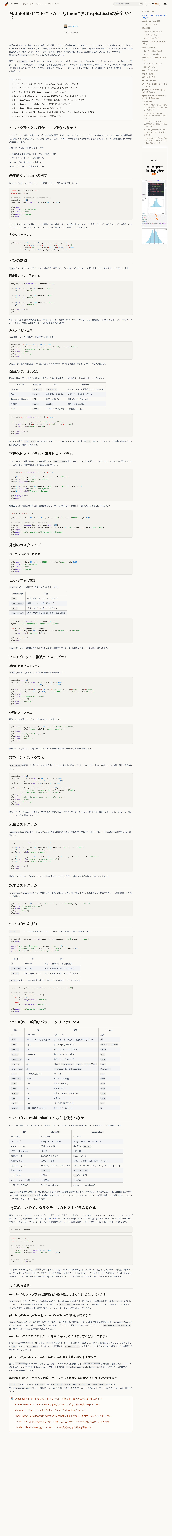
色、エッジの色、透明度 (153, 51)
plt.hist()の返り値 (149, 80)
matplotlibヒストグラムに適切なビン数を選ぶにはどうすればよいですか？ (155, 107)
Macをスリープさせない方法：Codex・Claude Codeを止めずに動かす (40, 92)
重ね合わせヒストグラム (153, 63)
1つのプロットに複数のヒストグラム (154, 58)
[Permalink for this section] (78, 127)
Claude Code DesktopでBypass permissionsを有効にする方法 (37, 108)
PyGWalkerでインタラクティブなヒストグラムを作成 (154, 96)
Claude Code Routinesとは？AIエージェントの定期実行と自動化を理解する (42, 104)
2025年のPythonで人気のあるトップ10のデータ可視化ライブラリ (38, 116)
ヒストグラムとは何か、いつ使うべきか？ (154, 16)
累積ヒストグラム (148, 74)
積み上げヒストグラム (150, 70)
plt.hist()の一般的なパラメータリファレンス (154, 85)
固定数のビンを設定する (153, 31)
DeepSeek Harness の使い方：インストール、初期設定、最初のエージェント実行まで (46, 84)
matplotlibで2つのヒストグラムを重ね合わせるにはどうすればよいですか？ (155, 123)
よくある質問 (147, 101)
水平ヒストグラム (148, 77)
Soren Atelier (73, 26)
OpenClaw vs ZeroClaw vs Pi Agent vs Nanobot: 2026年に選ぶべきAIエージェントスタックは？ (50, 96)
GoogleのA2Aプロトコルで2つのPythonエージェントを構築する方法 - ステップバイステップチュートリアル (54, 112)
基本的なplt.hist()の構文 (151, 21)
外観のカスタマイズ (149, 47)
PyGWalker (53, 1218)
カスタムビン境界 (150, 35)
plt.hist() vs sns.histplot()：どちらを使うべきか (154, 91)
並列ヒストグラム (150, 67)
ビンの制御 (146, 28)
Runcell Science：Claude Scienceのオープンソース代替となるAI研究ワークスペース (46, 88)
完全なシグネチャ (150, 24)
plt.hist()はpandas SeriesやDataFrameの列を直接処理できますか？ (155, 132)
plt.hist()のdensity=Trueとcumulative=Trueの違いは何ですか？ (155, 115)
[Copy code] (130, 190)
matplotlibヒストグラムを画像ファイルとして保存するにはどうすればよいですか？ (155, 140)
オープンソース (51, 4)
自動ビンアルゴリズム (152, 38)
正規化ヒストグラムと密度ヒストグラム (154, 42)
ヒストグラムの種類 (151, 54)
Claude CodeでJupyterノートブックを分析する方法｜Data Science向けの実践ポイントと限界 (49, 100)
